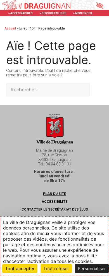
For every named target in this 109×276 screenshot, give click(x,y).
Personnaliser (92, 268)
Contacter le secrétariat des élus (55, 209)
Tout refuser (56, 268)
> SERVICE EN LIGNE (52, 13)
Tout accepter (20, 268)
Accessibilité (54, 202)
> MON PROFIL (83, 13)
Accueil (10, 28)
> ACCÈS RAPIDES (20, 13)
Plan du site (54, 194)
